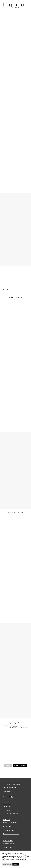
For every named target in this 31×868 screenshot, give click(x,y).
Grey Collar (10, 330)
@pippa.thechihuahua (8, 289)
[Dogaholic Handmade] (13, 5)
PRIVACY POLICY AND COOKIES (11, 784)
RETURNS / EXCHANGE (9, 826)
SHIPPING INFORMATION (10, 823)
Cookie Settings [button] (7, 864)
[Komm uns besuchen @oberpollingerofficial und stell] (15, 757)
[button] (27, 5)
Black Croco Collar (12, 395)
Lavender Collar (11, 545)
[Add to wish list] (26, 304)
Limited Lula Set (10, 610)
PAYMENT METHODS (8, 830)
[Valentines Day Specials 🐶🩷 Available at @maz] (15, 734)
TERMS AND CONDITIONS (10, 787)
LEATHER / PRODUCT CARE (10, 847)
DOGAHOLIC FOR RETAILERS (11, 814)
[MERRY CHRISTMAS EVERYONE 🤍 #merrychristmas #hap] (15, 742)
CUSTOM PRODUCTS (8, 810)
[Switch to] (5, 797)
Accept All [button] (15, 864)
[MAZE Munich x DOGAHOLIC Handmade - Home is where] (15, 748)
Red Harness (9, 578)
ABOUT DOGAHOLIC (8, 844)
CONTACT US (6, 806)
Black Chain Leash (11, 428)
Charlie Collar (11, 363)
